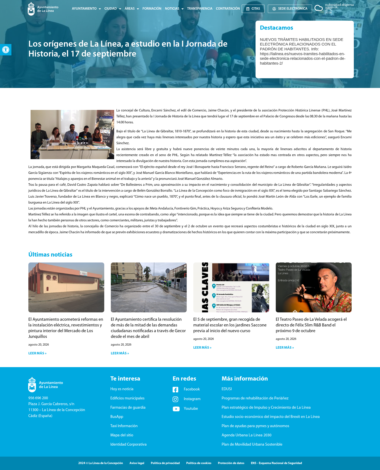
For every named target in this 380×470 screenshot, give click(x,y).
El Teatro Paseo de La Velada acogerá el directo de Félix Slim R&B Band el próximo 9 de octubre (311, 325)
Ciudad (110, 9)
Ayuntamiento (84, 9)
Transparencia (199, 9)
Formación (151, 9)
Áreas (130, 9)
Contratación (228, 9)
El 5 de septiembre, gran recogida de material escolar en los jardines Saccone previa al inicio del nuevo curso (230, 325)
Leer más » (37, 353)
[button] (5, 49)
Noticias (172, 9)
